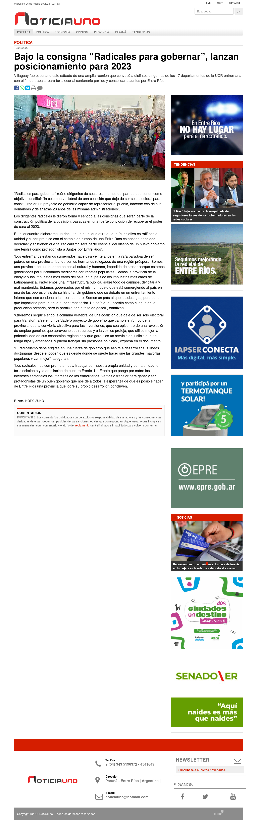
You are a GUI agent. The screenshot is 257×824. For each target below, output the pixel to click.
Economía (62, 32)
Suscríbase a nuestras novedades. (202, 770)
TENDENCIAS (141, 32)
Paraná (120, 32)
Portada (23, 32)
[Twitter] (27, 89)
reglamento (82, 425)
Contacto (234, 3)
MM (219, 813)
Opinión (82, 32)
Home (208, 3)
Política (42, 32)
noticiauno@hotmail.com (127, 797)
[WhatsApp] (22, 89)
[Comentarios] (40, 89)
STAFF (220, 3)
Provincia (101, 32)
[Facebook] (16, 89)
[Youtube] (233, 796)
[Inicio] (57, 17)
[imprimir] (33, 89)
